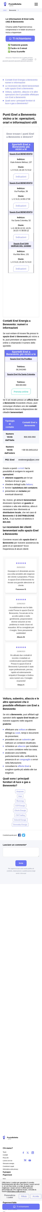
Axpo (20, 796)
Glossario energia (8, 1163)
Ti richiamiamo (22, 38)
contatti (21, 468)
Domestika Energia (20, 825)
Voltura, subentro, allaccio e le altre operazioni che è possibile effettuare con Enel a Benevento (22, 95)
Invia (21, 863)
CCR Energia (20, 806)
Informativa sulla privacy (10, 1169)
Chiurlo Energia (20, 810)
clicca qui (23, 873)
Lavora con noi (7, 1161)
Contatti (5, 1155)
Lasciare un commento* (14, 845)
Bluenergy (20, 801)
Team (4, 1152)
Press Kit (5, 1158)
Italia (4, 1179)
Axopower (20, 791)
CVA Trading (20, 815)
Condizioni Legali (8, 1166)
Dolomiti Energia (20, 820)
